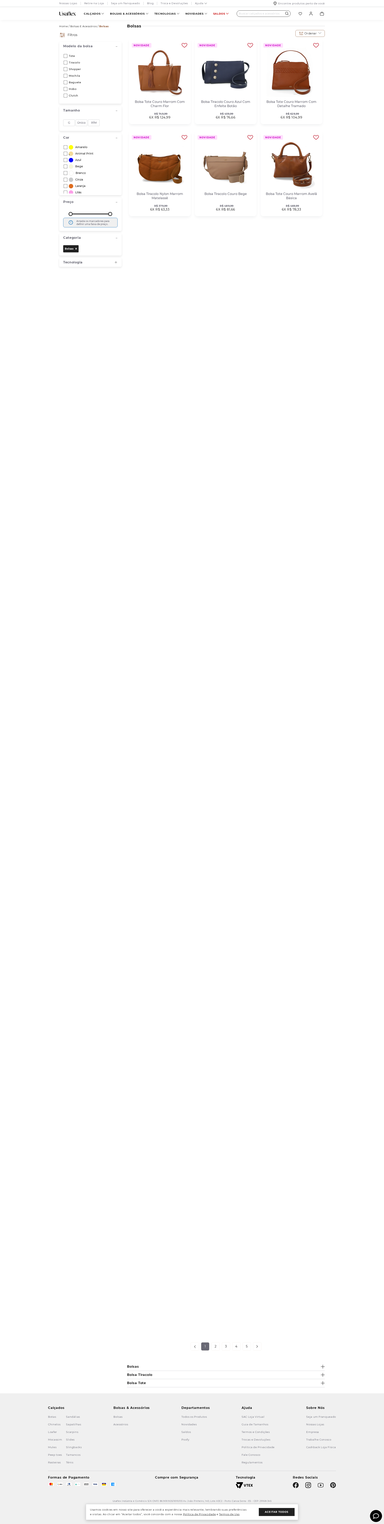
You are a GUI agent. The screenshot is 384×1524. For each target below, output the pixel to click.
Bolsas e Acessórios (83, 26)
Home (63, 26)
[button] (310, 33)
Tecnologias (165, 13)
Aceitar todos (277, 1511)
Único (81, 122)
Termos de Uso (229, 1514)
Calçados (92, 13)
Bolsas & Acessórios (127, 13)
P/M (94, 122)
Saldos (219, 13)
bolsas (69, 248)
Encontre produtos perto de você (301, 3)
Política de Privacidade (199, 1514)
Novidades (194, 13)
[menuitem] (94, 13)
